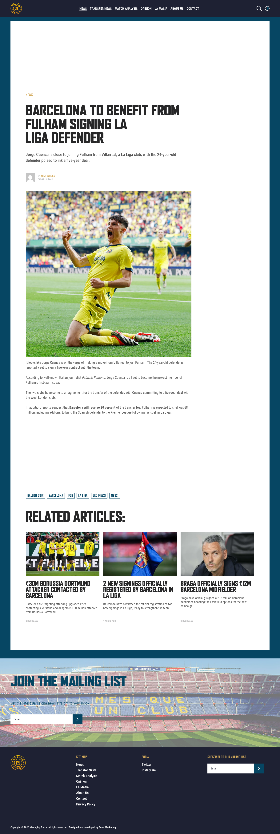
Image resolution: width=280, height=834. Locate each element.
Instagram (149, 770)
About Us (177, 8)
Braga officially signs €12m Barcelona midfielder (216, 587)
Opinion (146, 8)
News (83, 8)
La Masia (161, 8)
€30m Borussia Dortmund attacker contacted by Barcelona (58, 590)
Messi (114, 495)
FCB (70, 495)
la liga (83, 495)
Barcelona (56, 495)
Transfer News (101, 8)
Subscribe (77, 719)
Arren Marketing (107, 827)
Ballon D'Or (35, 495)
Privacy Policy (85, 804)
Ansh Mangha (48, 175)
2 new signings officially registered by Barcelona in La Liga (138, 590)
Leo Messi (99, 495)
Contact (193, 8)
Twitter (146, 764)
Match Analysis (126, 8)
